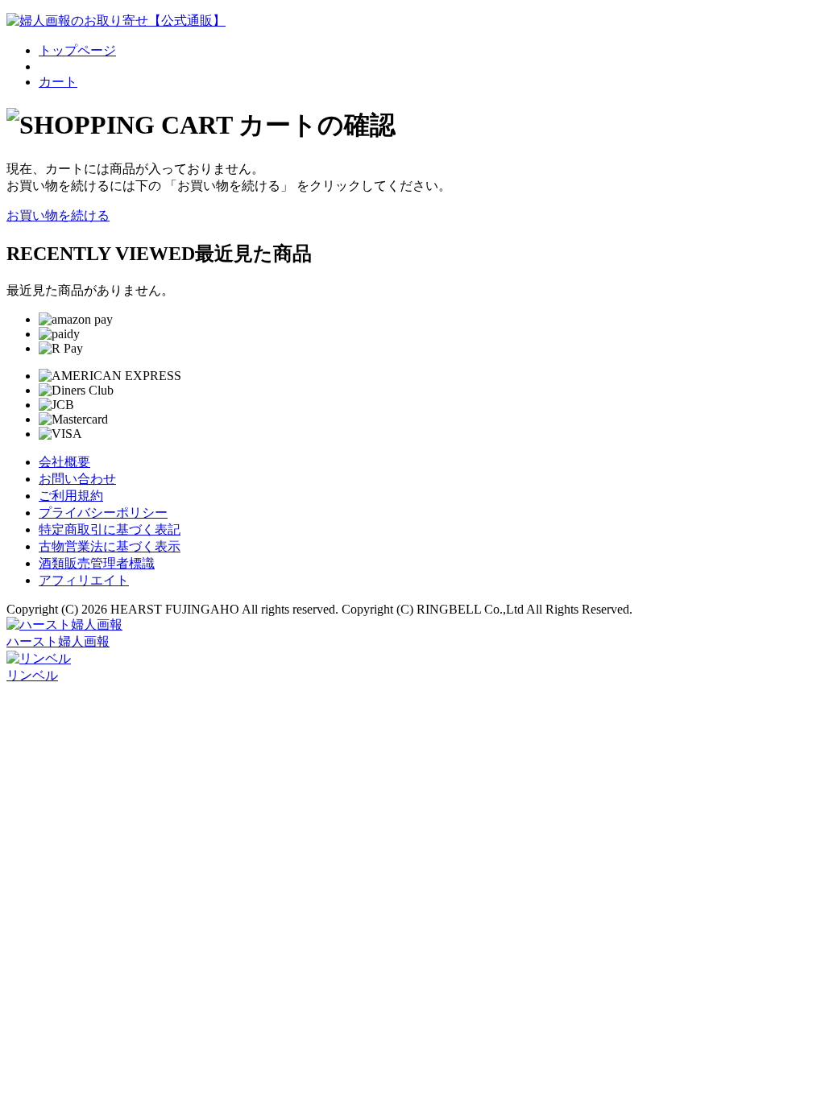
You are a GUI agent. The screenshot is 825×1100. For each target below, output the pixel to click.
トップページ (77, 50)
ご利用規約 (71, 495)
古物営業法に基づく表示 (109, 546)
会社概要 (64, 462)
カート (58, 82)
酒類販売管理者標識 (97, 563)
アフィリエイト (84, 580)
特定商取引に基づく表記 (109, 529)
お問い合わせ (77, 479)
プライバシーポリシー (103, 512)
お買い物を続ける (58, 215)
